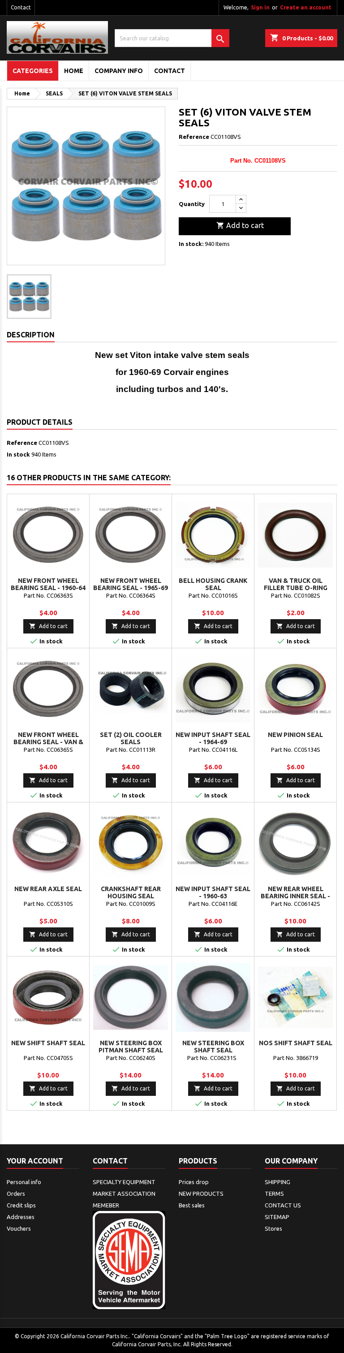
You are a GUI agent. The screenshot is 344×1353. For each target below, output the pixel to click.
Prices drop (194, 1182)
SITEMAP (277, 1217)
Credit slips (21, 1205)
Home (73, 70)
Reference (194, 137)
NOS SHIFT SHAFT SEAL (295, 1043)
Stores (273, 1228)
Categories (33, 70)
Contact (21, 7)
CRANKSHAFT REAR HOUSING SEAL (131, 892)
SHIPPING (277, 1182)
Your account (35, 1161)
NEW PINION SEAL (295, 734)
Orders (16, 1193)
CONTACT (169, 70)
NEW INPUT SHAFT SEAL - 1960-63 (213, 892)
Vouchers (19, 1228)
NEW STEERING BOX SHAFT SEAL (213, 1046)
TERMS (274, 1193)
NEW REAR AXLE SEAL (48, 888)
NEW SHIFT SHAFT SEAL (48, 1043)
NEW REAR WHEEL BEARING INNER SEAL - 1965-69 (295, 896)
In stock (18, 454)
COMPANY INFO (119, 70)
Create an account (305, 7)
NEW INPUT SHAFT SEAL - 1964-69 (213, 738)
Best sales (192, 1205)
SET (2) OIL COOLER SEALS (131, 738)
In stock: (191, 244)
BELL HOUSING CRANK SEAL (213, 584)
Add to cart (240, 225)
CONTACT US (283, 1205)
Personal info (24, 1182)
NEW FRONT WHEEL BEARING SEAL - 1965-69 (130, 584)
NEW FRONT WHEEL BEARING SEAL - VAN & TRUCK (48, 742)
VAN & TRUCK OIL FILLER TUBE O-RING (295, 584)
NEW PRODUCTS (201, 1193)
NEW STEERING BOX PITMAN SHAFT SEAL (131, 1046)
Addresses (20, 1217)
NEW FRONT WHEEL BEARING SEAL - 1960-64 (48, 584)
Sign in (260, 7)
